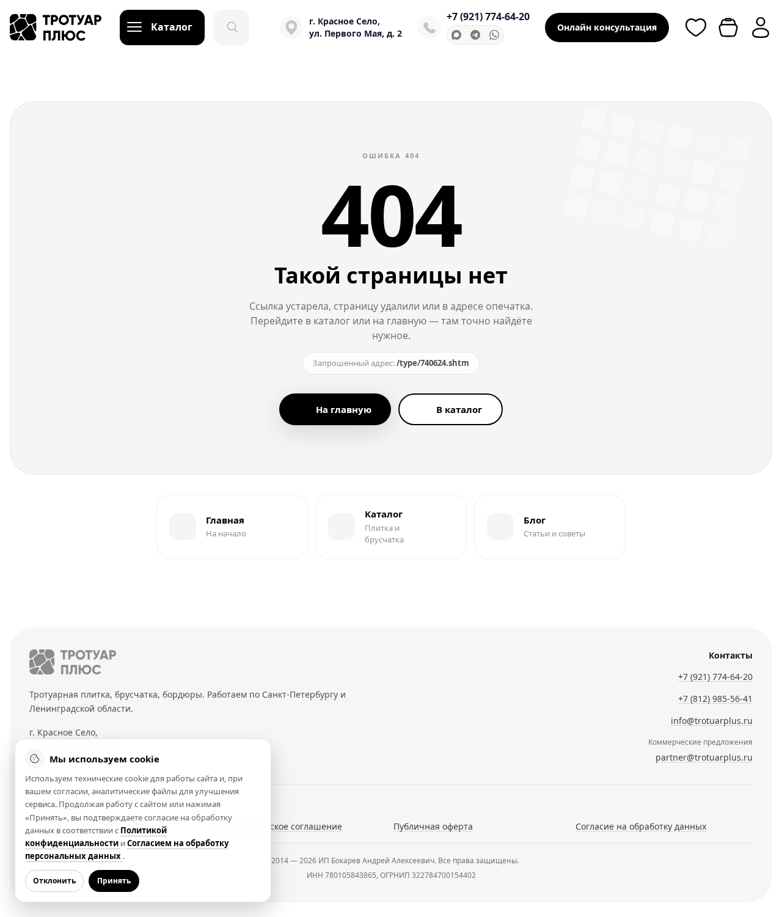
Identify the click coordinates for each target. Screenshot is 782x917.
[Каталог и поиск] (231, 27)
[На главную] (72, 661)
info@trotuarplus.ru (712, 720)
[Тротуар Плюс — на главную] (55, 27)
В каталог (459, 409)
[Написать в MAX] (456, 35)
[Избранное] (695, 27)
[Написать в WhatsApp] (494, 35)
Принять (114, 880)
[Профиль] (760, 27)
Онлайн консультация (607, 27)
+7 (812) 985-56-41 (715, 698)
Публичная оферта (433, 826)
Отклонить (54, 880)
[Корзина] (728, 27)
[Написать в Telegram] (475, 35)
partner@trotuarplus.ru (704, 757)
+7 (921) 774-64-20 (488, 16)
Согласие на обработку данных (641, 826)
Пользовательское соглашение (276, 826)
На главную (343, 409)
